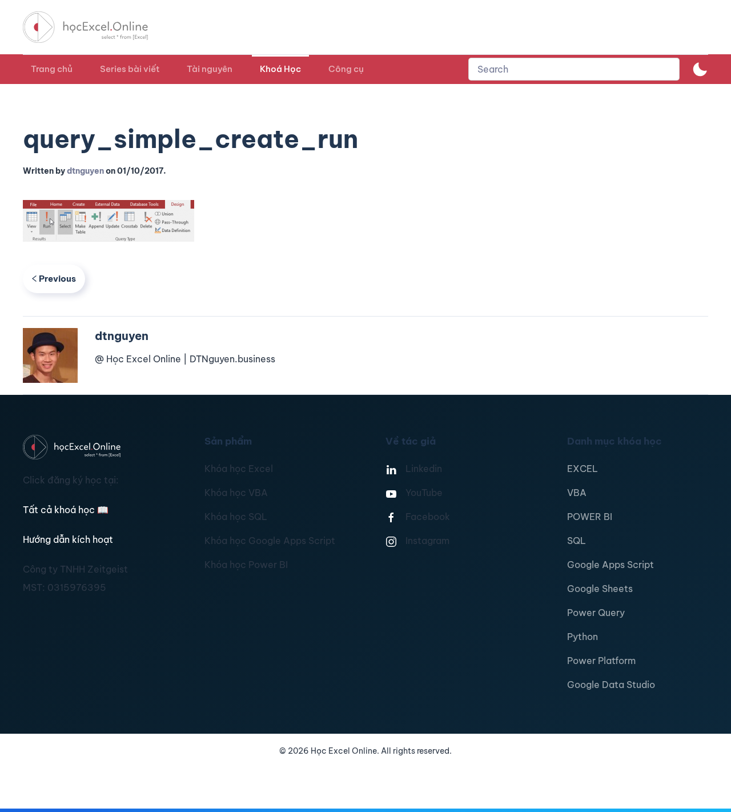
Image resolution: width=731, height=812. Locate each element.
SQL (576, 540)
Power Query (596, 612)
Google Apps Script (610, 564)
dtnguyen (85, 171)
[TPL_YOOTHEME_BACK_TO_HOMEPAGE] (96, 27)
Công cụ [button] (346, 68)
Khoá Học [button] (280, 68)
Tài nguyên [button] (209, 68)
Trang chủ (52, 68)
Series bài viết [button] (129, 68)
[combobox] (574, 69)
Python (582, 636)
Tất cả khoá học (66, 509)
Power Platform (601, 660)
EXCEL (582, 468)
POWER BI (589, 516)
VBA (577, 492)
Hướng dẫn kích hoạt (68, 539)
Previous (57, 278)
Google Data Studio (611, 684)
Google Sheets (600, 588)
